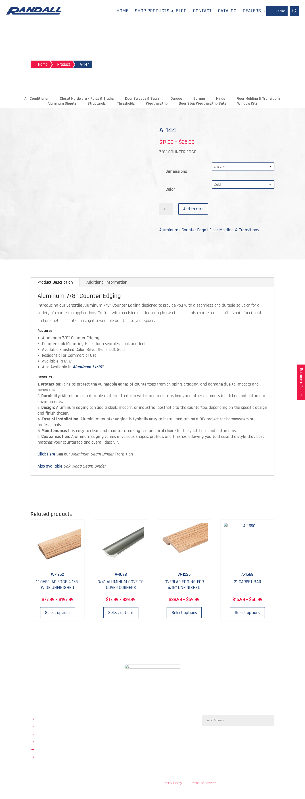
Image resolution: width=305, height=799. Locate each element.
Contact (202, 11)
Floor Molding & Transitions (258, 98)
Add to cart (193, 209)
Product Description (55, 282)
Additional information (106, 282)
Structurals (97, 103)
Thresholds (126, 103)
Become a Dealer (301, 382)
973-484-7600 (138, 717)
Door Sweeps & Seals (142, 98)
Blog (181, 11)
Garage (176, 98)
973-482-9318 (138, 728)
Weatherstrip (157, 103)
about (42, 726)
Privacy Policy (171, 783)
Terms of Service (203, 783)
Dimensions (176, 171)
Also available (50, 466)
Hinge (220, 98)
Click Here (46, 454)
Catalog (227, 11)
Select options (57, 613)
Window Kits (247, 103)
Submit (262, 733)
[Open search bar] (294, 11)
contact (44, 741)
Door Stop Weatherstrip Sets (202, 103)
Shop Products (152, 11)
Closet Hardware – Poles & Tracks (87, 98)
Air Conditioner (36, 98)
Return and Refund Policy (62, 749)
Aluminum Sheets (62, 103)
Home (122, 11)
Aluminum (168, 230)
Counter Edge (194, 230)
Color (170, 189)
